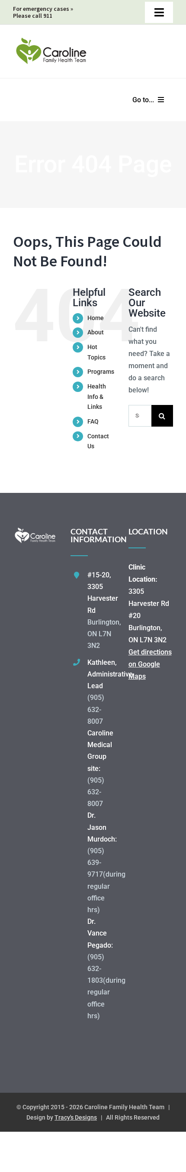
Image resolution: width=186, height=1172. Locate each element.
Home (95, 317)
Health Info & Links (96, 397)
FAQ (93, 421)
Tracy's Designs (76, 1117)
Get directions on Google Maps (150, 664)
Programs (100, 371)
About (95, 332)
